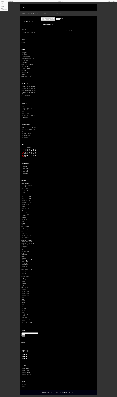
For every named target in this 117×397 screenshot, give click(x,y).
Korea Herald (24, 264)
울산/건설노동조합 (26, 198)
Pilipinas (23, 217)
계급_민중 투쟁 (27, 64)
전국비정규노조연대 (26, 202)
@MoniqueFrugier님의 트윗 (28, 128)
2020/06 (23, 170)
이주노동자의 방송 (26, 235)
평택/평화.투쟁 (25, 291)
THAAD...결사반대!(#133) (28, 92)
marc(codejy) (24, 314)
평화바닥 (23, 297)
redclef (23, 300)
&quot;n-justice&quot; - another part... (27, 244)
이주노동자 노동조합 (27, 322)
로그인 (109, 1)
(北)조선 (25, 72)
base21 (23, 256)
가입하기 (114, 1)
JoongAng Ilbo (25, 263)
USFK (23, 249)
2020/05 (23, 171)
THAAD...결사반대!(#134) (28, 88)
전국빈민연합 (25, 204)
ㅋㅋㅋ (23, 106)
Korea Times (24, 266)
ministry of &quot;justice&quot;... (27, 247)
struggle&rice (24, 233)
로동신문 (23, 283)
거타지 (23, 321)
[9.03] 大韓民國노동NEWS (28, 90)
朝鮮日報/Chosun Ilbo (27, 270)
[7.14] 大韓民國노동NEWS (28, 95)
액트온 (2, 6)
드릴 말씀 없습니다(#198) (28, 86)
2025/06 (29, 147)
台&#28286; (24, 219)
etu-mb (23, 224)
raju (22, 231)
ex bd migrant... (25, 226)
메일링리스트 (4, 9)
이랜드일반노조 (25, 200)
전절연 (23, 206)
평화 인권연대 (25, 293)
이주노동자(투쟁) (27, 58)
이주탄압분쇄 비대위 (27, 237)
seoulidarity (24, 275)
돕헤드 (23, 302)
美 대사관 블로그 (26, 251)
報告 (23, 74)
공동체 (2, 4)
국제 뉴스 (25, 56)
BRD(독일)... (24, 212)
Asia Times (24, 254)
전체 (24, 53)
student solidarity (26, 276)
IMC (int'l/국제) (25, 214)
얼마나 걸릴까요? (26, 113)
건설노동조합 (25, 188)
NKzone (23, 258)
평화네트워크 (25, 295)
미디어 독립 (24, 137)
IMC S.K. (23, 216)
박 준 (22, 306)
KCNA (23, 281)
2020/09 (23, 166)
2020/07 (23, 168)
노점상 (23, 194)
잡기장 (24, 54)
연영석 (23, 310)
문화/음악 (25, 68)
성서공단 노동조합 (26, 196)
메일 (2, 3)
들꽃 (22, 304)
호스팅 (2, 8)
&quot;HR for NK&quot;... (28, 241)
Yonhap (23, 268)
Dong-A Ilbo (24, 261)
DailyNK (23, 280)
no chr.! (23, 42)
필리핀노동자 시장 (26, 133)
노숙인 (23, 192)
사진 (24, 70)
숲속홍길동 (24, 308)
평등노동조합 (25, 208)
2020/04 (23, 173)
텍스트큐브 (59, 392)
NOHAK (23, 273)
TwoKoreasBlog (25, 319)
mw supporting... (25, 230)
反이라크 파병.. (25, 287)
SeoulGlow (24, 317)
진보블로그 (51, 392)
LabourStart (24, 187)
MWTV (23, 315)
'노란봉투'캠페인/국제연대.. (28, 32)
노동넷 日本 (24, 190)
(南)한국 (25, 66)
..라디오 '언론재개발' (26, 185)
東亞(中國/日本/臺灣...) (28, 76)
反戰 (24, 62)
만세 (22, 112)
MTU (22, 228)
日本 (22, 221)
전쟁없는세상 (25, 289)
